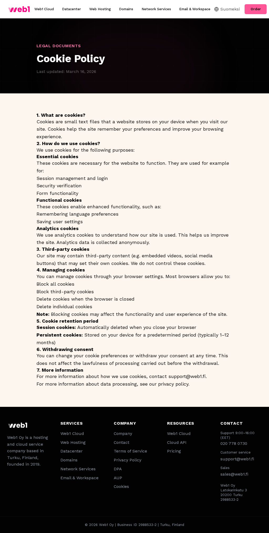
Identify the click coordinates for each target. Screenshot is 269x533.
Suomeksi (230, 9)
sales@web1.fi (234, 474)
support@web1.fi (187, 376)
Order (256, 9)
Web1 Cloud (44, 9)
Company (123, 433)
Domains (126, 9)
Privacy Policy (127, 459)
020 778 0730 (233, 443)
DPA (118, 468)
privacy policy (173, 384)
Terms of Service (130, 451)
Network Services (156, 9)
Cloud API (177, 442)
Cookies (121, 486)
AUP (118, 477)
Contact (121, 442)
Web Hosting (100, 9)
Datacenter (71, 9)
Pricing (174, 451)
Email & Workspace (194, 9)
